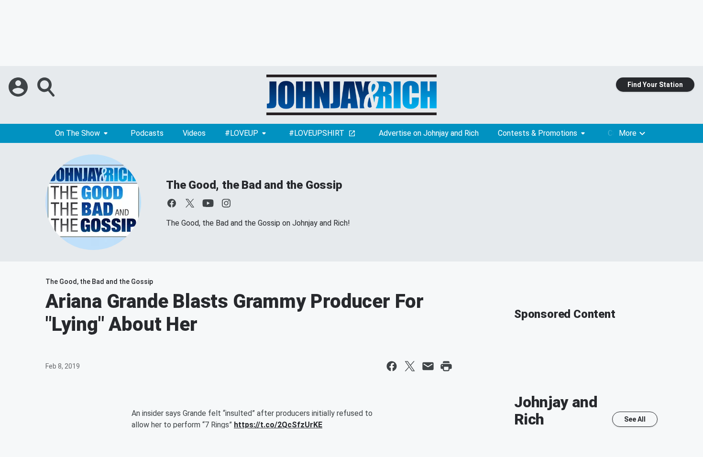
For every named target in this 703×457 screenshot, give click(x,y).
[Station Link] (351, 95)
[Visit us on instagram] (226, 203)
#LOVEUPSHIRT (316, 133)
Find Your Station (655, 84)
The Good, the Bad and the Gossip (254, 185)
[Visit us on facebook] (171, 203)
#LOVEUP (241, 133)
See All (635, 419)
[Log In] (19, 87)
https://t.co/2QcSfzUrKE (278, 424)
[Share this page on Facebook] (391, 366)
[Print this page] (446, 366)
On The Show (77, 133)
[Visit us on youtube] (208, 203)
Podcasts (147, 133)
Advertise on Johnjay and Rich (429, 133)
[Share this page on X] (410, 366)
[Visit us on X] (190, 203)
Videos (194, 133)
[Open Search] (46, 87)
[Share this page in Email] (428, 366)
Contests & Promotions (537, 133)
